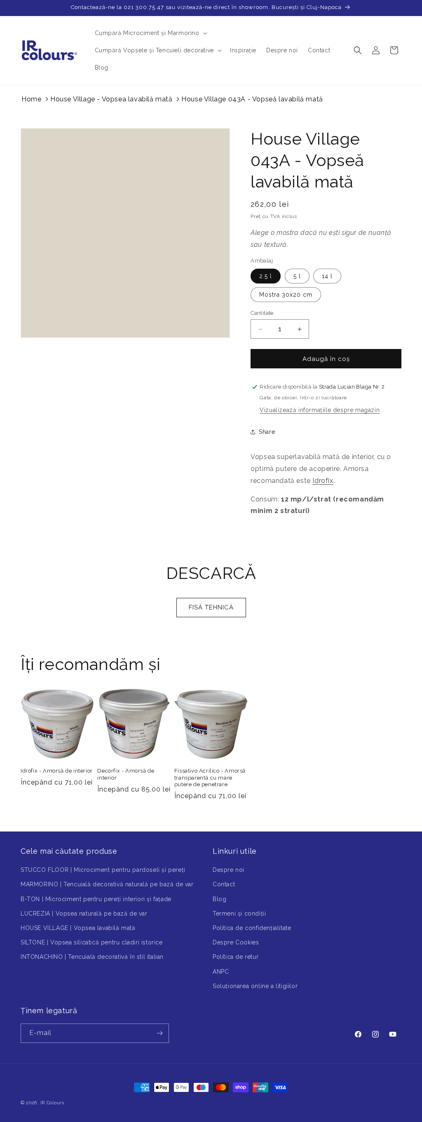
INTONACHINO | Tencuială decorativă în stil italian (92, 956)
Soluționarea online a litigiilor (255, 986)
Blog (219, 899)
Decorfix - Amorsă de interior (125, 774)
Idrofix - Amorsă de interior (57, 771)
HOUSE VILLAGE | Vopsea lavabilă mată (78, 928)
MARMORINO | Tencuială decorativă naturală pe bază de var (107, 884)
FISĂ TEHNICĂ (211, 607)
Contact (224, 884)
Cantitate (262, 313)
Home (31, 99)
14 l (327, 276)
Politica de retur (235, 956)
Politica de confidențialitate (252, 928)
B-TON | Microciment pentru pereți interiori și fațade (96, 899)
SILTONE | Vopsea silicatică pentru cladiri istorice (92, 942)
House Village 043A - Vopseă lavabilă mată (252, 99)
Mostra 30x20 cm (285, 294)
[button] (150, 33)
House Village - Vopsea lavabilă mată (111, 99)
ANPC (221, 971)
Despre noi (228, 870)
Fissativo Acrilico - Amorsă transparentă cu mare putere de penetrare (210, 778)
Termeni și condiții (239, 913)
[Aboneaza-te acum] (159, 1033)
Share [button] (267, 432)
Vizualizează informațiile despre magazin (320, 410)
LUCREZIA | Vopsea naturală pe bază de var (84, 913)
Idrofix (322, 481)
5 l (297, 276)
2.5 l (265, 276)
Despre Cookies (236, 942)
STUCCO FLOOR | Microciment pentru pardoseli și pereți (103, 870)
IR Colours (52, 1103)
